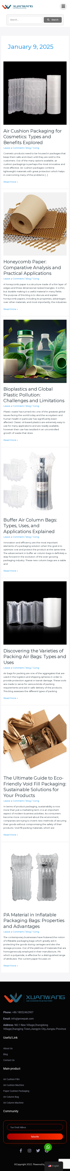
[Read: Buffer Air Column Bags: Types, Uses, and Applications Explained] (35, 482)
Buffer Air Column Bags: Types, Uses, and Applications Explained (30, 525)
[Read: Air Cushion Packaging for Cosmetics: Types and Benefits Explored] (35, 93)
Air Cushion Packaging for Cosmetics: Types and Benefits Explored (32, 136)
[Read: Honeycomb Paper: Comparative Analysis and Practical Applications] (35, 223)
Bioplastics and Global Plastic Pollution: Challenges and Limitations (33, 394)
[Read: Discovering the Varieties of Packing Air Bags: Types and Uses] (35, 613)
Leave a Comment (13, 148)
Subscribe (35, 1136)
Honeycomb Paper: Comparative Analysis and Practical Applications (32, 267)
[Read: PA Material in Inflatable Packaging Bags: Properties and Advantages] (35, 876)
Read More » (10, 181)
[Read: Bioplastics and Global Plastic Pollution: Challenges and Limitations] (35, 351)
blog (28, 148)
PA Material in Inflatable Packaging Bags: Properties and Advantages (33, 920)
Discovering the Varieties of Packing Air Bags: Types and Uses (34, 656)
